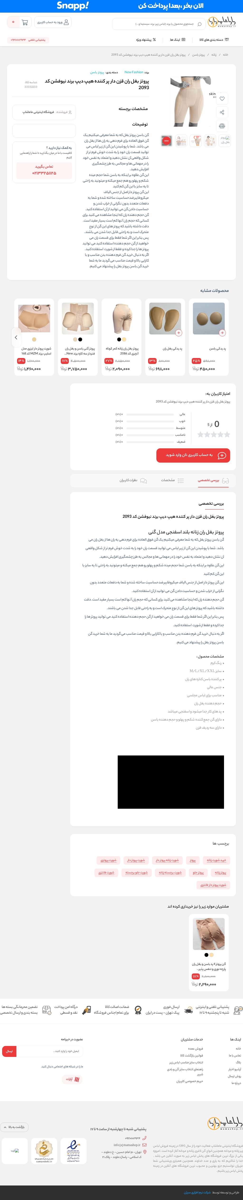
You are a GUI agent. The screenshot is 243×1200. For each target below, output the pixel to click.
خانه (223, 55)
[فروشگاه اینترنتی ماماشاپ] (222, 22)
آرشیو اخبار (235, 1069)
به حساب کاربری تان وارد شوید (189, 455)
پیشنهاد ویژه (144, 40)
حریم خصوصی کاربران (189, 1081)
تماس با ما (235, 1055)
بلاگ (238, 1062)
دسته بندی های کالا (212, 40)
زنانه (211, 55)
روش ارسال (234, 1076)
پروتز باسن (196, 55)
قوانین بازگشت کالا (191, 1055)
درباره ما (236, 1083)
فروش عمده (195, 1048)
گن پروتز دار (136, 192)
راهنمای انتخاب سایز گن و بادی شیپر (185, 1072)
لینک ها (175, 40)
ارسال (9, 1051)
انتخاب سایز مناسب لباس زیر (186, 1062)
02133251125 (44, 173)
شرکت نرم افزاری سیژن (197, 1192)
